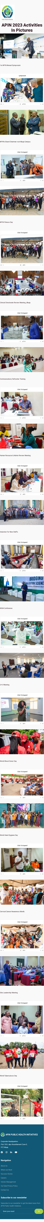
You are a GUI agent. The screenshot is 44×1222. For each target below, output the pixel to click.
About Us (4, 1166)
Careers (3, 1178)
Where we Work (6, 1170)
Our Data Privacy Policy (9, 1186)
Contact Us (5, 1190)
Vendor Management (8, 1182)
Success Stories (7, 1174)
